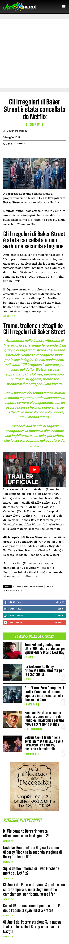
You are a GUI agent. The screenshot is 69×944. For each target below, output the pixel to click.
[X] (14, 152)
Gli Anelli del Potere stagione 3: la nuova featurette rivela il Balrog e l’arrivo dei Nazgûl (32, 927)
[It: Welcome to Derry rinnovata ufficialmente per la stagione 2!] (12, 672)
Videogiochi (32, 704)
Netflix (49, 587)
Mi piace (60, 602)
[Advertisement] (34, 53)
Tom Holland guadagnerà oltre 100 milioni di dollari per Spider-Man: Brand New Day (45, 648)
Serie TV (30, 679)
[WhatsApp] (28, 152)
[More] (36, 152)
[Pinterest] (21, 152)
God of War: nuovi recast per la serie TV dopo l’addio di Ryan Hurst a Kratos (31, 908)
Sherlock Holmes (13, 591)
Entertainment (34, 729)
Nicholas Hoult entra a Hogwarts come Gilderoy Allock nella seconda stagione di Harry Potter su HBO (32, 852)
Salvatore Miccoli (17, 130)
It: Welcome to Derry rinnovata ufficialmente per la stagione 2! (44, 670)
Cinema (29, 657)
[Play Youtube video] (34, 469)
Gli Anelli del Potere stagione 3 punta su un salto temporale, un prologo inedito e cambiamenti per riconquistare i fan (34, 889)
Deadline (9, 316)
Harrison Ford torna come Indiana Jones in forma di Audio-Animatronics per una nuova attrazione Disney (45, 718)
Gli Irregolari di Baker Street (28, 587)
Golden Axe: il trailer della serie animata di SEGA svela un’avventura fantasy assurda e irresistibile (44, 743)
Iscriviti (59, 622)
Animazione (32, 754)
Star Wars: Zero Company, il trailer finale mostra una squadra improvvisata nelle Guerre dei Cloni (44, 694)
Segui (61, 609)
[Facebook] (6, 152)
